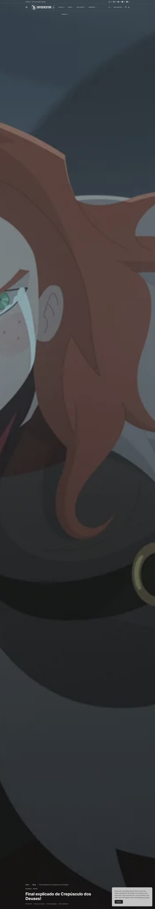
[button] (129, 7)
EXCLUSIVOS (80, 7)
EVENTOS (64, 14)
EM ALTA (61, 7)
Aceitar (119, 902)
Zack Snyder (118, 7)
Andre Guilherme (63, 904)
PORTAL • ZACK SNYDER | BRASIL (35, 2)
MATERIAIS (92, 7)
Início (27, 885)
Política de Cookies (143, 897)
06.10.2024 (28, 904)
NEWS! (70, 7)
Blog (34, 885)
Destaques (28, 888)
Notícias (35, 888)
